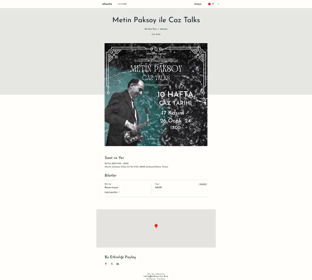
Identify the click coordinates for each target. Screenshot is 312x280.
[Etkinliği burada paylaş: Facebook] (106, 264)
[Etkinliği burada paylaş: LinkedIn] (118, 264)
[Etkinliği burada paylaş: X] (112, 264)
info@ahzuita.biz (156, 276)
